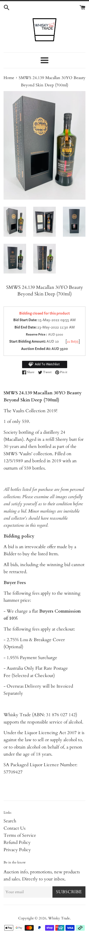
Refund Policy (17, 842)
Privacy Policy (17, 850)
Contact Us (14, 828)
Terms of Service (20, 835)
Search (10, 821)
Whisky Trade (59, 918)
